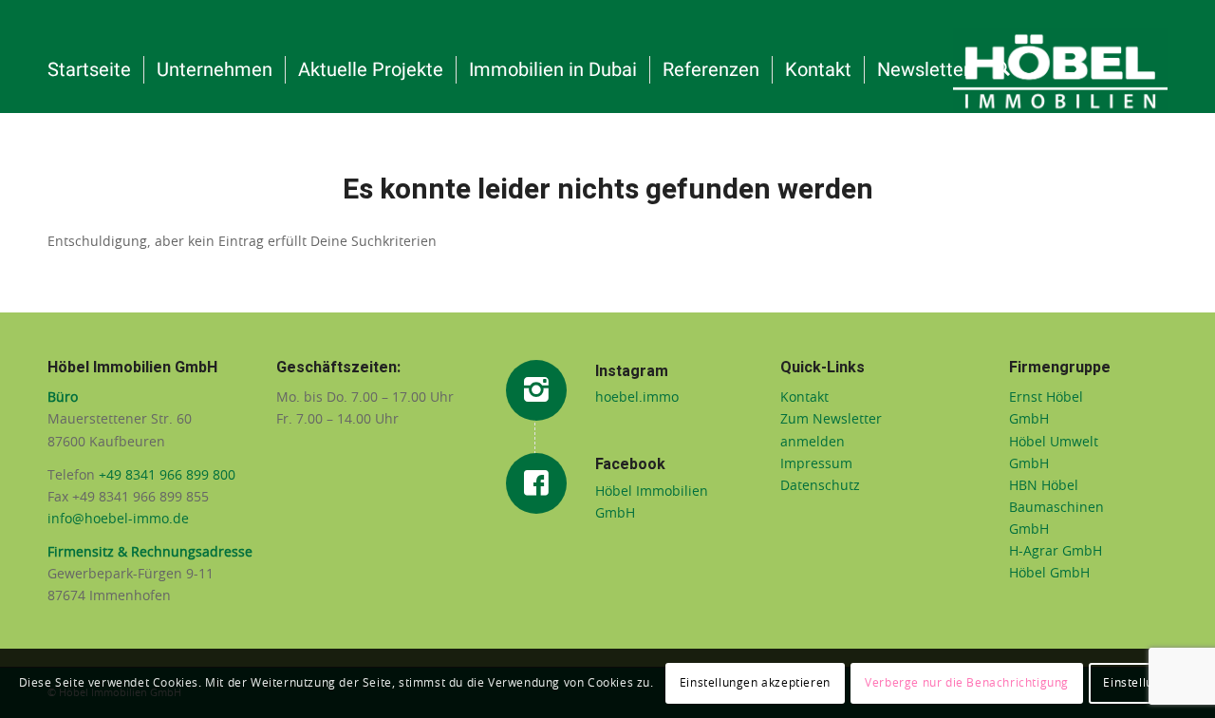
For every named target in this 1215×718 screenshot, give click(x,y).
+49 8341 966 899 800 (169, 475)
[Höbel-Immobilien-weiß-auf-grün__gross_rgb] (1060, 70)
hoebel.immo (637, 398)
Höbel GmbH (1049, 573)
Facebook (630, 464)
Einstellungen (1142, 683)
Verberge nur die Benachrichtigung (967, 683)
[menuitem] (89, 70)
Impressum (816, 464)
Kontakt (804, 398)
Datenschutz (820, 486)
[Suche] (1002, 70)
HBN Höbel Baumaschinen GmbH (1056, 508)
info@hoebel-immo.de (118, 519)
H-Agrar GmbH (1055, 551)
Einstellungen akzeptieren (755, 683)
